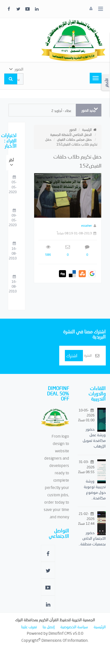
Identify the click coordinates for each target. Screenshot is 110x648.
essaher (86, 225)
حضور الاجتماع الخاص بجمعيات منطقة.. (92, 538)
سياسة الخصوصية (74, 626)
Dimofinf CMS (60, 633)
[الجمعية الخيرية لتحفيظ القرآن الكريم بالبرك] (73, 39)
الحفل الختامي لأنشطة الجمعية (71, 135)
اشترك (71, 355)
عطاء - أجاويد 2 (61, 111)
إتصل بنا (49, 626)
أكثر (11, 160)
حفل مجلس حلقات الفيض (74, 139)
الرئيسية (87, 129)
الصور (72, 129)
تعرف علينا (29, 626)
